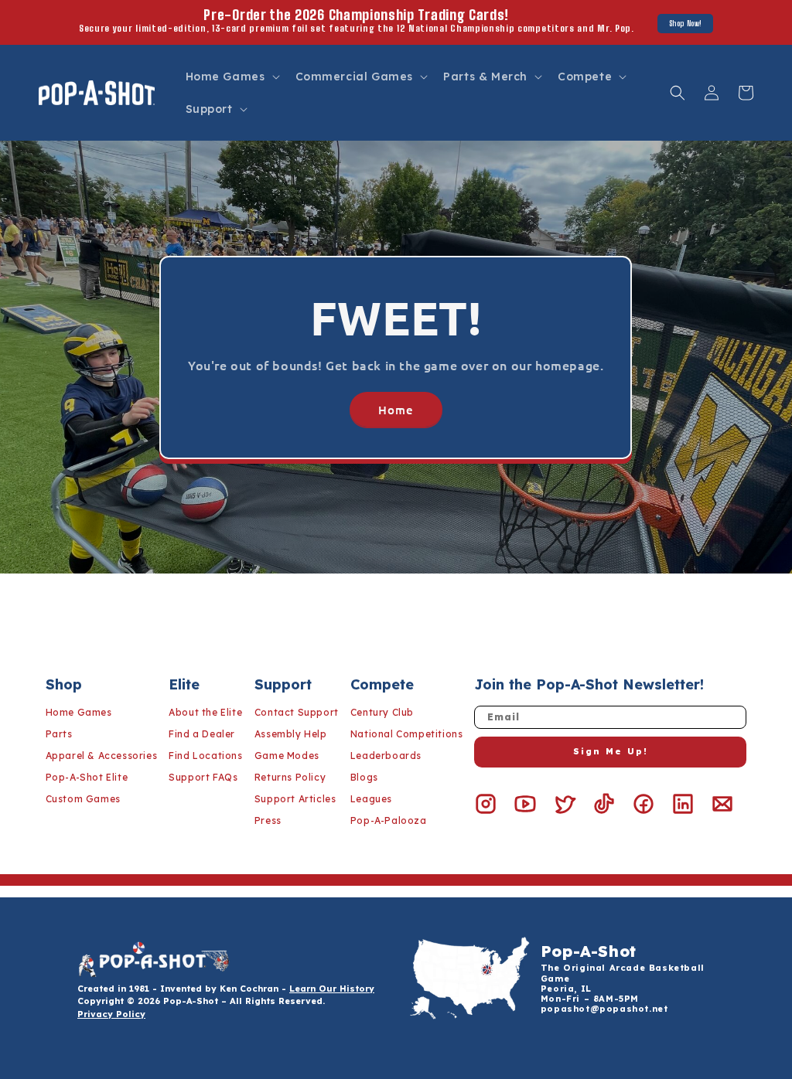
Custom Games (83, 799)
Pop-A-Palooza (388, 820)
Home (396, 409)
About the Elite (205, 712)
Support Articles (295, 799)
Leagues (371, 799)
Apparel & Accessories (102, 755)
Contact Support (296, 712)
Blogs (364, 777)
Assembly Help (290, 734)
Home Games (79, 712)
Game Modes (286, 755)
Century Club (382, 712)
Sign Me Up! (610, 751)
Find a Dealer (202, 734)
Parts (59, 734)
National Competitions (406, 734)
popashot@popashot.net (604, 1008)
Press (268, 820)
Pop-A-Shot (589, 951)
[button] (231, 76)
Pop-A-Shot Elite (87, 777)
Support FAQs (203, 777)
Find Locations (205, 755)
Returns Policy (290, 777)
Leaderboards (386, 755)
